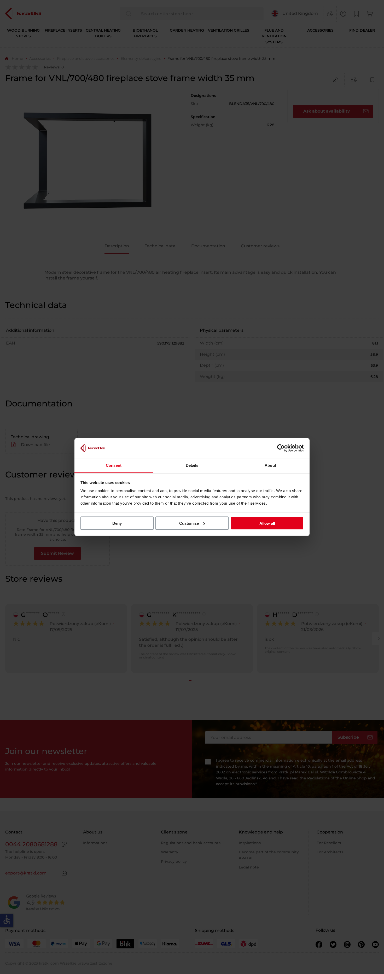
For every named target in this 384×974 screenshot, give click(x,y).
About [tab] (270, 465)
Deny (117, 523)
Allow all (267, 523)
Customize (189, 523)
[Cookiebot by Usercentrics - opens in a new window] (281, 448)
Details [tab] (192, 465)
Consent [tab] (113, 465)
